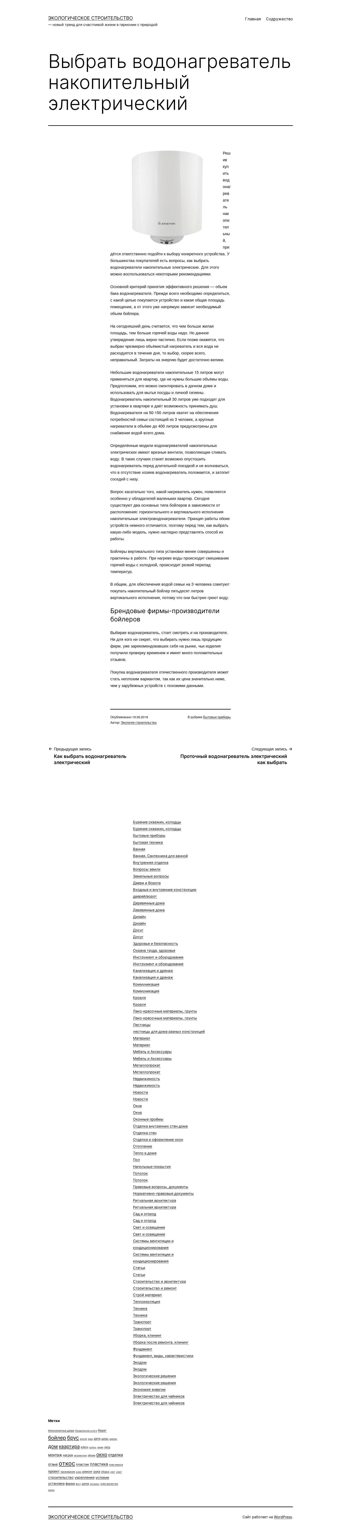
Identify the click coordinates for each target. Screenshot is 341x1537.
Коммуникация (146, 987)
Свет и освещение (149, 1230)
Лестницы (169, 1028)
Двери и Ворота (164, 889)
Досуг (138, 933)
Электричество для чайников (159, 1399)
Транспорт (142, 1325)
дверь (105, 1438)
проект (54, 1471)
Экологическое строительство (90, 18)
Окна (137, 1109)
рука (97, 1471)
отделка (115, 1454)
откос (67, 1463)
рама (78, 1472)
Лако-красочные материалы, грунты (165, 1014)
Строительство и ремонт (155, 1288)
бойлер (57, 1438)
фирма (70, 1483)
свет (112, 1472)
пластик (82, 1464)
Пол (152, 1163)
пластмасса (116, 1464)
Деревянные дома (149, 906)
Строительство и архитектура (159, 1281)
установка (56, 1483)
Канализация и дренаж (153, 974)
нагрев (68, 1455)
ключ (84, 1447)
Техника (140, 1311)
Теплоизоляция (146, 1302)
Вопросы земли (151, 872)
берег (102, 1430)
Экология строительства (138, 722)
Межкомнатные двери (61, 1430)
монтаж (55, 1455)
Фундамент (163, 1352)
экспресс (94, 1484)
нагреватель (80, 1455)
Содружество (279, 19)
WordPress (283, 1517)
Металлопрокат (146, 1068)
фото (78, 1484)
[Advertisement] (77, 829)
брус (73, 1437)
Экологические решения (154, 1379)
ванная (83, 1439)
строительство (61, 1477)
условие (102, 1478)
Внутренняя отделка (150, 862)
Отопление (144, 1149)
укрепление (85, 1477)
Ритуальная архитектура (154, 1203)
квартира (69, 1446)
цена (85, 1483)
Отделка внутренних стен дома (160, 1129)
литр (107, 1447)
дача (97, 1438)
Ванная (160, 852)
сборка (105, 1471)
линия (100, 1447)
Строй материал (147, 1295)
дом (53, 1446)
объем (91, 1455)
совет (119, 1472)
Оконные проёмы (148, 1119)
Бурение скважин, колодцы (157, 825)
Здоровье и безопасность (155, 946)
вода (90, 1439)
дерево (113, 1439)
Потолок (140, 1176)
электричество (109, 1483)
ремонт (87, 1471)
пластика (99, 1464)
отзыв (53, 1464)
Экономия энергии (149, 1389)
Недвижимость (146, 1082)
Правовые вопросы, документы (163, 1190)
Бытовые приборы (217, 717)
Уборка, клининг (160, 1338)
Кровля (139, 1001)
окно (101, 1454)
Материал (141, 1041)
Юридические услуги (86, 1431)
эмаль (51, 1490)
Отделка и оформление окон (158, 1139)
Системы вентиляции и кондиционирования (153, 1251)
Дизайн (139, 920)
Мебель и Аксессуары (152, 1055)
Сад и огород (144, 1217)
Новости (140, 1095)
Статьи (139, 1271)
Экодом (140, 1365)
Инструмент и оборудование (158, 960)
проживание (68, 1471)
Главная (253, 19)
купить (92, 1447)
